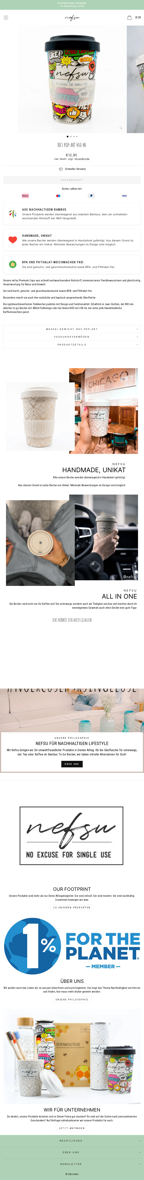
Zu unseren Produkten (72, 907)
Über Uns (71, 1152)
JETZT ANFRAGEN (72, 1128)
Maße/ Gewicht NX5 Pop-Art (72, 329)
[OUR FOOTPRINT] (72, 835)
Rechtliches (71, 1140)
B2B (138, 17)
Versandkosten (82, 159)
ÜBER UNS (72, 764)
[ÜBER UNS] (72, 946)
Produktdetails (72, 344)
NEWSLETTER (71, 1164)
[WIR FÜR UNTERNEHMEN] (72, 1056)
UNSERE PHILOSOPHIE (72, 999)
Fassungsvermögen (72, 337)
